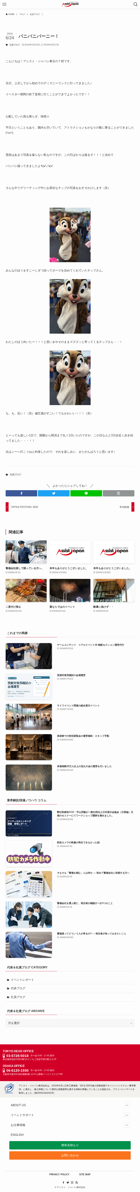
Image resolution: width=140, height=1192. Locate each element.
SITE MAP (85, 1174)
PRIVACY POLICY (59, 1174)
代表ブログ (18, 988)
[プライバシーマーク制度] (9, 1092)
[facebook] (63, 1182)
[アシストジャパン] (70, 4)
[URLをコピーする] (119, 493)
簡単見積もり (70, 1145)
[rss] (76, 1182)
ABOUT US (18, 1105)
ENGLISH (17, 1134)
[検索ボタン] (135, 4)
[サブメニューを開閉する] (126, 1105)
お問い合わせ (70, 1155)
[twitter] (67, 1182)
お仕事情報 (18, 1125)
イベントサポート (22, 1115)
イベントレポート (22, 979)
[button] (21, 493)
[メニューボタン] (4, 4)
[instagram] (72, 1182)
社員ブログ (15, 45)
